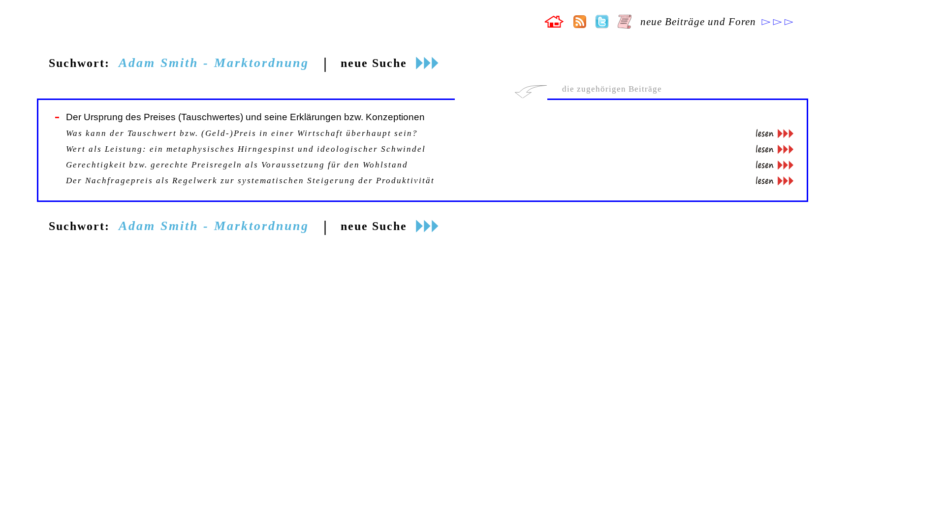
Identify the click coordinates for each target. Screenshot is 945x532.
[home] (554, 25)
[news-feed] (579, 25)
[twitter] (602, 26)
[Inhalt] (624, 26)
